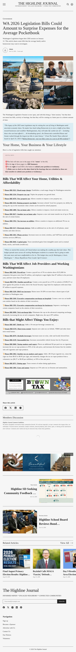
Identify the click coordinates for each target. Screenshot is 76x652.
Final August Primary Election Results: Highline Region (15, 572)
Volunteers (6, 637)
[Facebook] (4, 606)
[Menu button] (4, 4)
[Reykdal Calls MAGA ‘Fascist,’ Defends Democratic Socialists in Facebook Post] (46, 558)
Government (7, 19)
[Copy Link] (20, 411)
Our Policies (7, 634)
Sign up (5, 620)
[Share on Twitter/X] (11, 411)
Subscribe (62, 600)
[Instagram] (12, 606)
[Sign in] (72, 4)
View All (64, 542)
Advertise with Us (9, 627)
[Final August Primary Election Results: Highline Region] (16, 558)
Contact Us (6, 630)
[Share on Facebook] (6, 411)
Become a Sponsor (9, 623)
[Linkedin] (17, 606)
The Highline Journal (40, 648)
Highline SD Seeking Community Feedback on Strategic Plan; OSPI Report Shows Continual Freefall (20, 490)
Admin (11, 49)
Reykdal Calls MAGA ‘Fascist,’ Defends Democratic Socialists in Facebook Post (44, 572)
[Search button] (68, 4)
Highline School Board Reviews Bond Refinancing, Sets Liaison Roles (55, 521)
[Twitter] (8, 606)
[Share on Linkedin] (15, 411)
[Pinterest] (21, 606)
